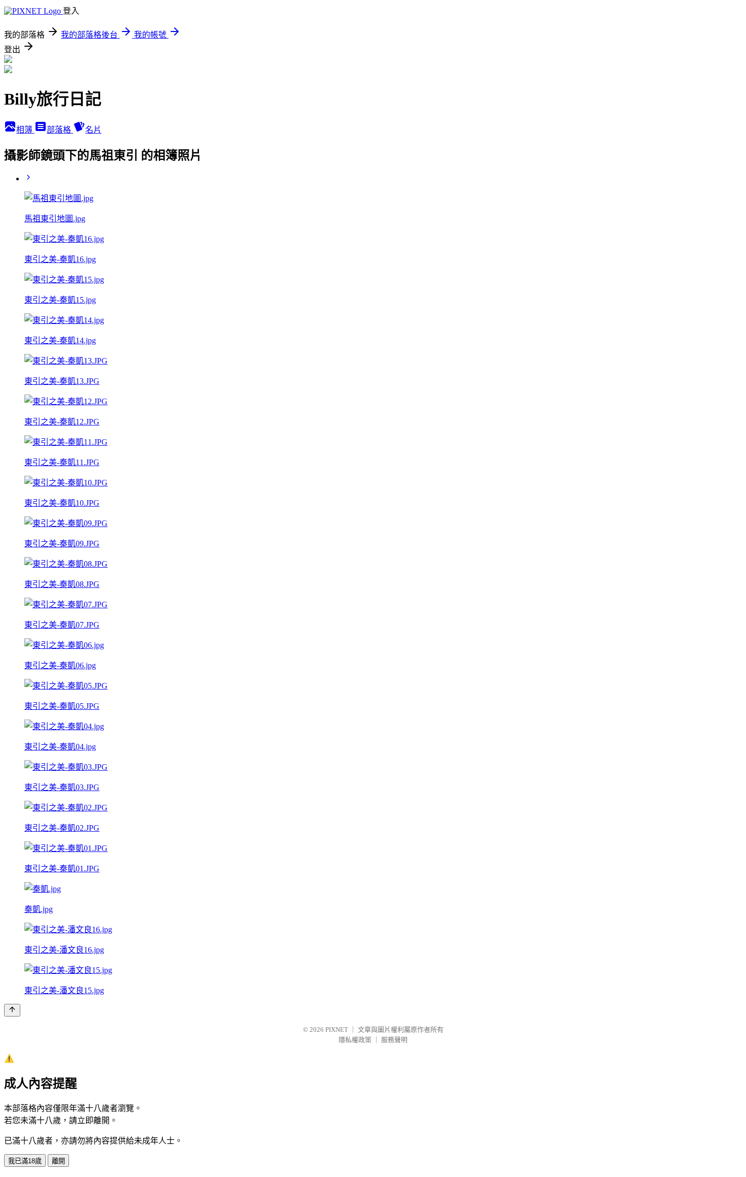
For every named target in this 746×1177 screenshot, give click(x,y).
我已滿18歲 (25, 1161)
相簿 (25, 129)
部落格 (60, 129)
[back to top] (12, 1010)
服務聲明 (394, 1039)
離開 (58, 1161)
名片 (93, 129)
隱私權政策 (354, 1039)
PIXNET (336, 1029)
